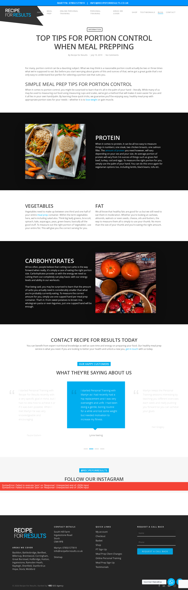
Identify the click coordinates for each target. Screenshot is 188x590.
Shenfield (27, 565)
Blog (160, 12)
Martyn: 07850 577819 (71, 3)
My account (102, 531)
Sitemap (58, 557)
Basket (99, 540)
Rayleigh (16, 565)
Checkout (100, 536)
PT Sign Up (101, 549)
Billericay (17, 555)
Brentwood (28, 555)
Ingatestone (18, 562)
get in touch (132, 348)
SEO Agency (57, 585)
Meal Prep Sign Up (105, 562)
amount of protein (114, 150)
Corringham (41, 555)
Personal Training (95, 12)
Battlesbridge (29, 552)
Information (94, 29)
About (40, 12)
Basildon (16, 552)
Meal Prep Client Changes (109, 553)
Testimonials (147, 12)
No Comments (112, 55)
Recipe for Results (79, 55)
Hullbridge (34, 559)
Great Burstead (20, 559)
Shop (134, 12)
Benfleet (41, 552)
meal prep (42, 214)
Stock (22, 569)
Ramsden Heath (34, 562)
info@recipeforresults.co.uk (109, 3)
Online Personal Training (69, 12)
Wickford (30, 569)
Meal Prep (49, 12)
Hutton (45, 559)
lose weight (91, 99)
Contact (171, 12)
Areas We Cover (118, 12)
